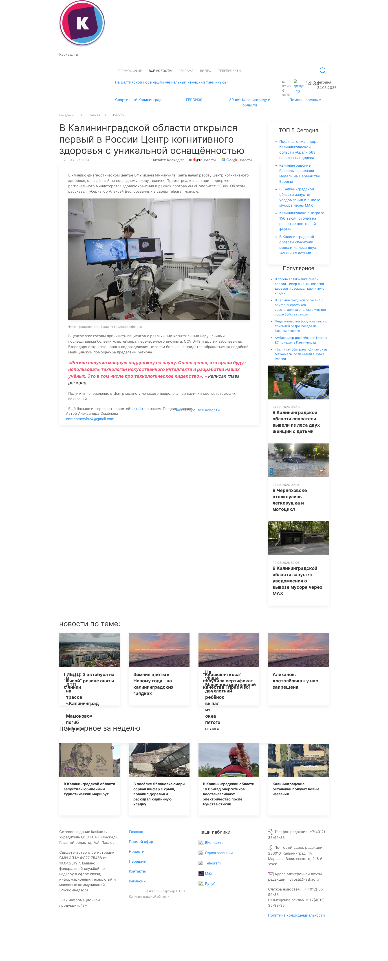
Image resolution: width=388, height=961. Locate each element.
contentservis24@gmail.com (90, 419)
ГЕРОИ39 (194, 99)
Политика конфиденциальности (296, 915)
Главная (136, 831)
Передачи (137, 861)
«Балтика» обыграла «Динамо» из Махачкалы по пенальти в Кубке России (301, 354)
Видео (205, 71)
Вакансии (137, 881)
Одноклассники (218, 853)
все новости (209, 410)
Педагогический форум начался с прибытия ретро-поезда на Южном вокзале (301, 326)
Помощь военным (305, 99)
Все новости (160, 71)
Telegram (212, 863)
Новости (136, 851)
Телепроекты (229, 71)
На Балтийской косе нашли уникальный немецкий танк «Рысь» (171, 82)
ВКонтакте (213, 842)
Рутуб (209, 883)
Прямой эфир (130, 71)
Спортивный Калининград (138, 99)
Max (208, 873)
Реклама (186, 71)
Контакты (137, 871)
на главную (186, 410)
